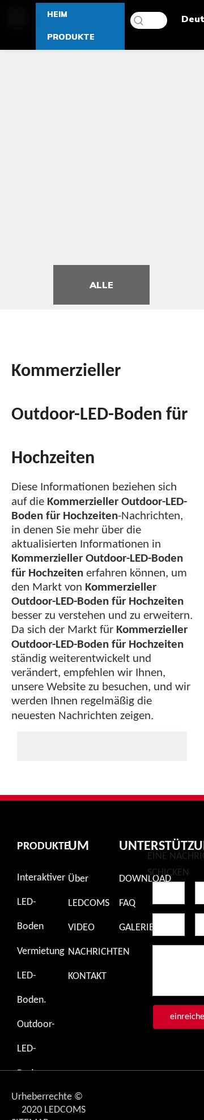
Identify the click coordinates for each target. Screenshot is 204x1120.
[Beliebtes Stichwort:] (138, 20)
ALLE (101, 284)
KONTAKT (87, 976)
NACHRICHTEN (99, 952)
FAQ (127, 903)
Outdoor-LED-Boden (36, 1049)
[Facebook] (181, 1094)
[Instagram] (151, 1094)
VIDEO (81, 927)
